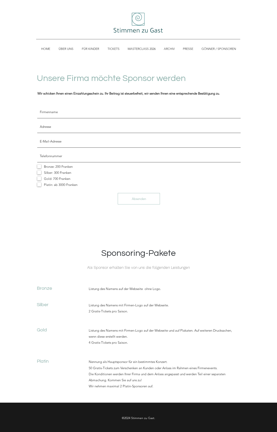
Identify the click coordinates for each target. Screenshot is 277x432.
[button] (90, 49)
